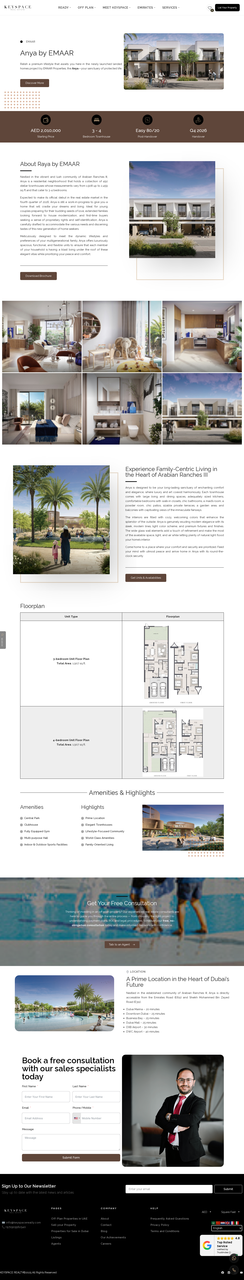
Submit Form (71, 1157)
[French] (232, 1222)
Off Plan (85, 7)
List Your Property (227, 7)
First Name (29, 1086)
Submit (228, 1189)
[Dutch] (223, 1222)
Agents (56, 1243)
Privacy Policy (159, 1225)
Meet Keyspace (115, 7)
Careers (106, 1243)
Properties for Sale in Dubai (70, 1231)
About (105, 1218)
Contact (106, 1225)
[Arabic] (213, 1222)
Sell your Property (63, 1225)
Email (25, 1107)
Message (28, 1129)
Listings (56, 1237)
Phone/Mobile (82, 1107)
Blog (104, 1231)
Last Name (79, 1086)
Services (169, 7)
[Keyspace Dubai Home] (17, 7)
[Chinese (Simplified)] (218, 1222)
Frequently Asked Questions (169, 1218)
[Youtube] (241, 1272)
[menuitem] (64, 7)
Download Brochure (38, 276)
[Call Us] (234, 1270)
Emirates (145, 7)
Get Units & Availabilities (146, 577)
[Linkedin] (228, 1272)
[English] (227, 1222)
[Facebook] (222, 1272)
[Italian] (237, 1222)
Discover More (35, 83)
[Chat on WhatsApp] (234, 1258)
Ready (63, 7)
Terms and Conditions (165, 1231)
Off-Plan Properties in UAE (69, 1218)
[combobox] (77, 1118)
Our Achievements (113, 1237)
